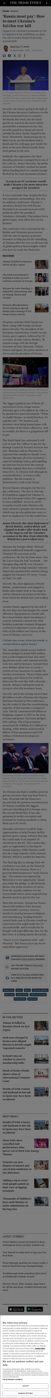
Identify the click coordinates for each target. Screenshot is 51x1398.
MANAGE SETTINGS (25, 1393)
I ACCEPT (25, 1386)
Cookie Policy (40, 1348)
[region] (25, 1356)
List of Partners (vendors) (12, 1379)
